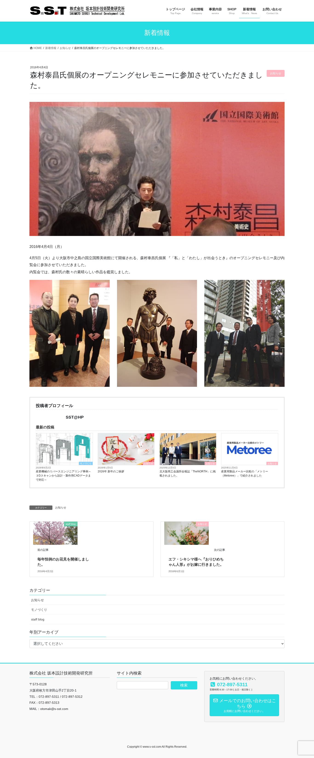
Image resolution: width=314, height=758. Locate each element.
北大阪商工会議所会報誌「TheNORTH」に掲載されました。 (188, 473)
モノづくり (85, 463)
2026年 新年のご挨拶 (111, 471)
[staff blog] (55, 533)
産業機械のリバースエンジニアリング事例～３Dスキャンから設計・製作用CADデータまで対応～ (63, 475)
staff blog (37, 619)
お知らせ (148, 463)
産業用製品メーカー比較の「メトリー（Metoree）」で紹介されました (244, 473)
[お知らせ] (186, 533)
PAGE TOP (302, 731)
